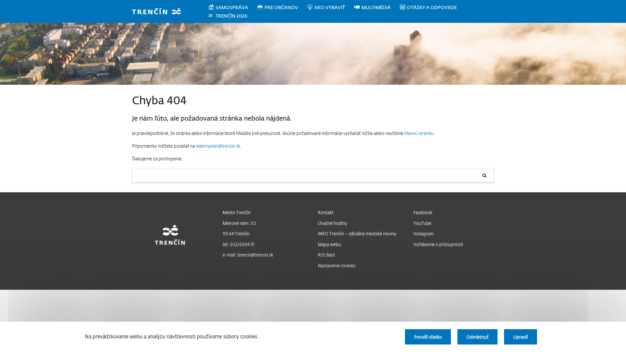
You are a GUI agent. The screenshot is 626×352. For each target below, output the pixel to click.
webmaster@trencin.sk (218, 146)
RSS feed (326, 254)
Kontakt (326, 212)
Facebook (422, 212)
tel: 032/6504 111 (238, 244)
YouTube (422, 223)
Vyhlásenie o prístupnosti (438, 244)
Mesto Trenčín (237, 212)
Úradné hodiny (332, 223)
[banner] (159, 12)
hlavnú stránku (419, 133)
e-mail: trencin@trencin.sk (248, 254)
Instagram (423, 233)
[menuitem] (232, 7)
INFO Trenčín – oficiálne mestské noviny (357, 233)
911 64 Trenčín (236, 233)
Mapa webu (329, 244)
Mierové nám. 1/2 (239, 223)
